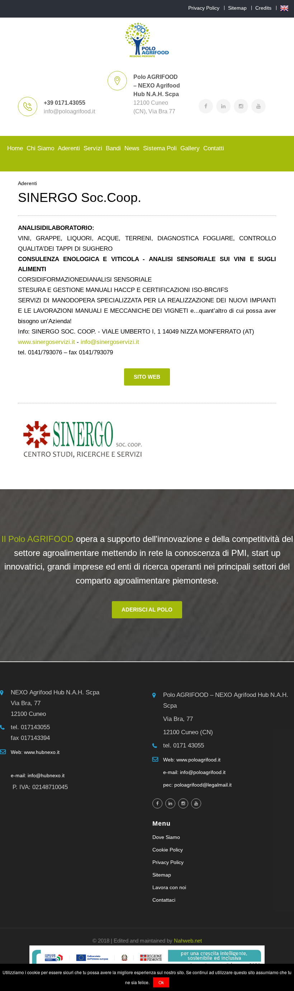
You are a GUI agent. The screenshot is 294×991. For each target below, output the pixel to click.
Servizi (93, 148)
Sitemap (237, 8)
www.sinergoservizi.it (46, 342)
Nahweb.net (188, 941)
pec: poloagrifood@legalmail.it (197, 785)
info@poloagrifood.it (69, 111)
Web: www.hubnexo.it (35, 752)
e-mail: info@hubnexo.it (38, 775)
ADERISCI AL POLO (147, 610)
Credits (263, 8)
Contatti (213, 148)
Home (15, 148)
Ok (161, 982)
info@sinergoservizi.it (110, 342)
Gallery (190, 148)
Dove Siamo (166, 837)
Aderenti (69, 148)
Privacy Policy (203, 8)
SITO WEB (147, 377)
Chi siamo (40, 148)
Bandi (113, 148)
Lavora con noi (169, 887)
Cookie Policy (167, 850)
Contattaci (163, 900)
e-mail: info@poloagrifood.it (194, 772)
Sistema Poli (160, 148)
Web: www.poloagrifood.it (191, 760)
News (131, 148)
